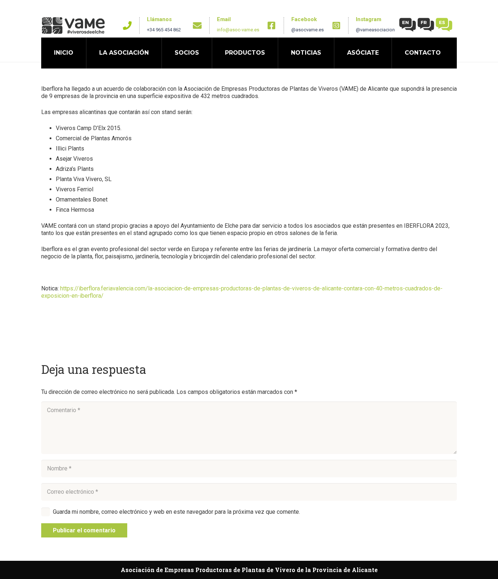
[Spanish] (444, 24)
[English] (408, 24)
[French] (426, 24)
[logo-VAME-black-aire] (73, 25)
